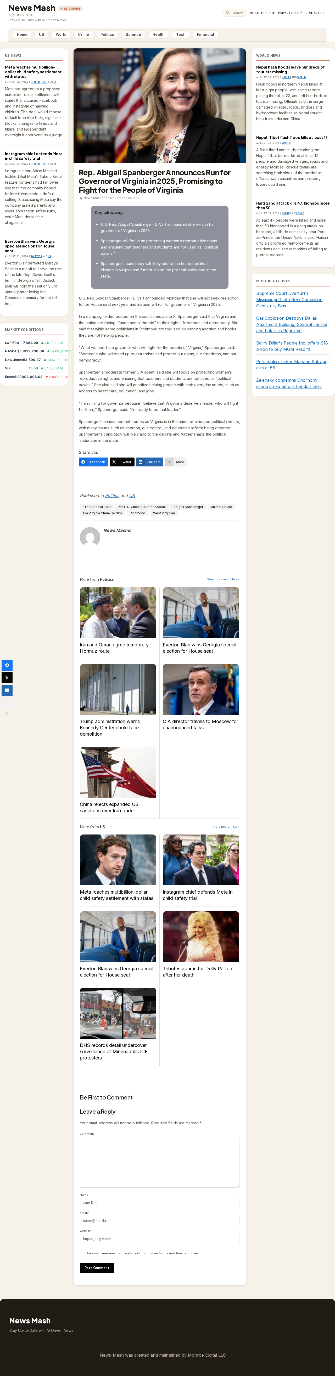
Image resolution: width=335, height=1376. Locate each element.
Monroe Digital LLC (207, 1355)
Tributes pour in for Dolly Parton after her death (201, 936)
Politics (107, 34)
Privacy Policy (290, 13)
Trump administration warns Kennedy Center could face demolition (118, 689)
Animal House (221, 507)
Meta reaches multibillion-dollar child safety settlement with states (33, 72)
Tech (181, 34)
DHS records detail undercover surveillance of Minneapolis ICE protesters (118, 1013)
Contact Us (315, 13)
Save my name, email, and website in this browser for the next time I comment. (143, 1253)
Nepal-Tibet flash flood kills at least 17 (292, 137)
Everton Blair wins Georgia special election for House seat (30, 246)
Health (159, 34)
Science (133, 34)
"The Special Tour (97, 507)
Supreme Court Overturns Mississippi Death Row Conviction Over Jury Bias (289, 299)
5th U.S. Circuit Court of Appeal (142, 507)
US (41, 34)
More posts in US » (226, 826)
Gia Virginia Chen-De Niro (102, 513)
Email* (84, 1213)
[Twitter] (7, 677)
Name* (85, 1195)
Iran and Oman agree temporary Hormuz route (118, 612)
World (61, 34)
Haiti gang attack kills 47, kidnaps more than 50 (293, 205)
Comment (87, 1134)
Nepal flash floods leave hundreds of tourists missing (290, 69)
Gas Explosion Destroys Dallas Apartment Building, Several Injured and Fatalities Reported (291, 324)
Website (85, 1231)
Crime (83, 34)
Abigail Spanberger (188, 507)
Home (22, 34)
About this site (262, 13)
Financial (205, 34)
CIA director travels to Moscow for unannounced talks (201, 689)
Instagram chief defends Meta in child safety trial (34, 156)
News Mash (31, 7)
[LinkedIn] (7, 690)
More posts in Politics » (223, 579)
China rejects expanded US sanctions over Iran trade (118, 772)
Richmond (137, 513)
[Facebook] (7, 665)
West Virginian (164, 513)
